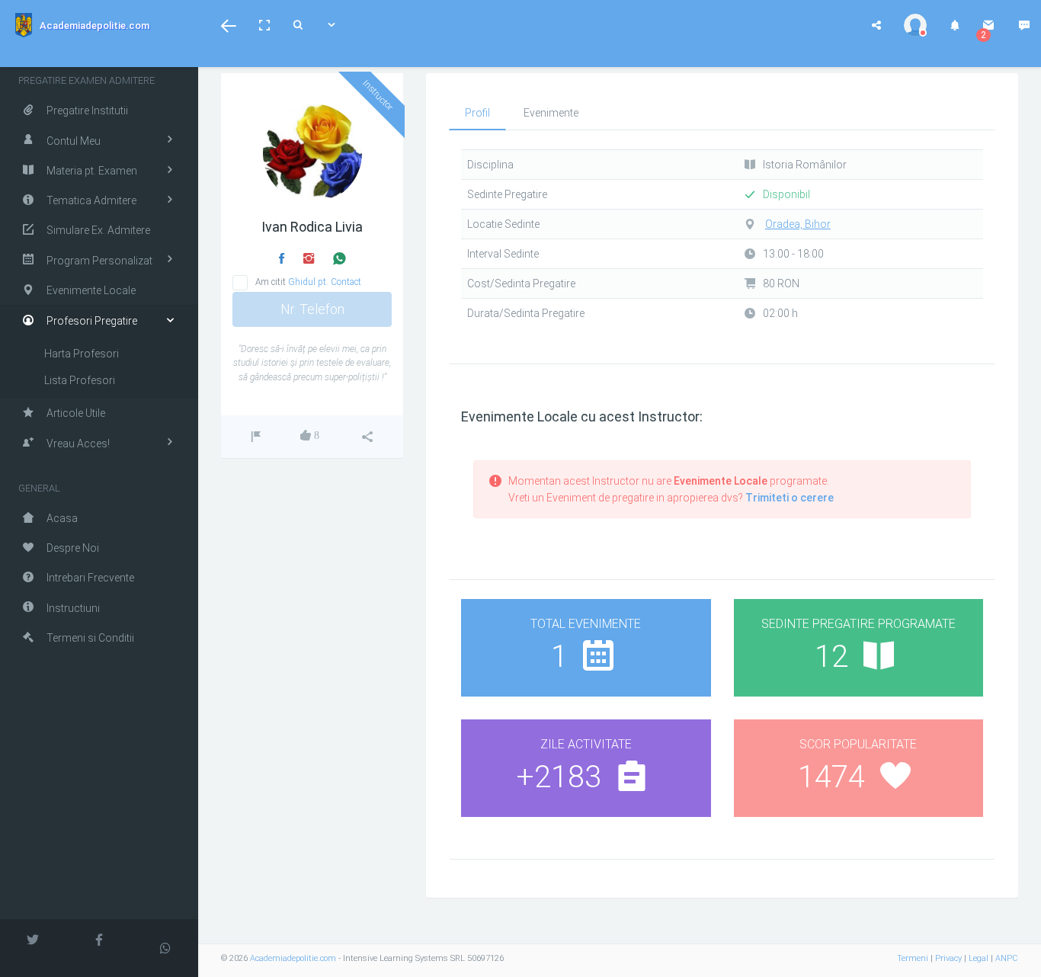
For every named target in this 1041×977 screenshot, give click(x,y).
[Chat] (1024, 25)
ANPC (1006, 958)
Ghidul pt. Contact (324, 282)
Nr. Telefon (312, 309)
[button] (229, 25)
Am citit (308, 282)
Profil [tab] (477, 113)
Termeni (912, 958)
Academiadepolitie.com (293, 958)
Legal (978, 958)
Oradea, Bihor (798, 224)
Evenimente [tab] (551, 113)
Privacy (948, 958)
